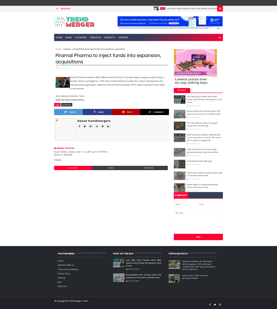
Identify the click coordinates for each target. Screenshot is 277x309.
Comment (159, 112)
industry (95, 37)
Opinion (123, 37)
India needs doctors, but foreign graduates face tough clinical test (202, 151)
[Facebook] (220, 3)
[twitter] (215, 304)
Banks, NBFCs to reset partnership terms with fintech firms (202, 186)
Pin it (130, 112)
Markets (110, 37)
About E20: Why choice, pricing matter (195, 276)
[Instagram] (215, 3)
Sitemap (61, 277)
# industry (66, 104)
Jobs (60, 282)
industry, (64, 68)
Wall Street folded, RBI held (199, 161)
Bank (69, 37)
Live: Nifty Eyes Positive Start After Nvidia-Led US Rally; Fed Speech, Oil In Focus (199, 8)
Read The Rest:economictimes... (70, 99)
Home (59, 37)
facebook (148, 168)
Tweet (72, 112)
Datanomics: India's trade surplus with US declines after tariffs (204, 174)
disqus (111, 168)
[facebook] (210, 304)
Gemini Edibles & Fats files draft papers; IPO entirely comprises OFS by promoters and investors (198, 265)
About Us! (62, 286)
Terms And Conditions (68, 269)
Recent (182, 90)
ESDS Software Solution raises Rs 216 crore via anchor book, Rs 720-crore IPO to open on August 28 (204, 137)
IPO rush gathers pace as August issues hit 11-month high (202, 124)
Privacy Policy (64, 273)
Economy (81, 37)
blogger (73, 168)
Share (101, 112)
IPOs (156, 8)
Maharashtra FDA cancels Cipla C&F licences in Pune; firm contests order (204, 112)
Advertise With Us (66, 265)
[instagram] (220, 304)
